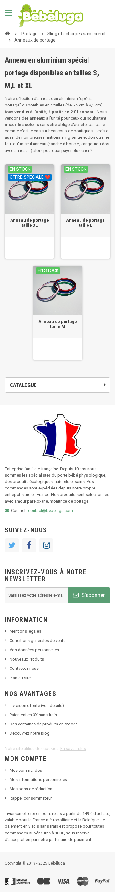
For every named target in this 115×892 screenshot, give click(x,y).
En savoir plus (73, 748)
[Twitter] (12, 545)
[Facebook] (29, 545)
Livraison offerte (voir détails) (37, 705)
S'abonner (92, 595)
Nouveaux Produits (27, 659)
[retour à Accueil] (7, 33)
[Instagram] (46, 545)
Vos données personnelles (34, 649)
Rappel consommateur (31, 798)
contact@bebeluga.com (50, 510)
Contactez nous (24, 668)
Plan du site (20, 678)
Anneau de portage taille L (85, 223)
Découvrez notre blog (30, 733)
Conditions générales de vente (37, 640)
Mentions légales (25, 631)
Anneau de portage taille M (57, 324)
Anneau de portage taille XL (29, 223)
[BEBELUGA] (50, 15)
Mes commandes (26, 770)
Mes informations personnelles (38, 779)
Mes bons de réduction (31, 788)
